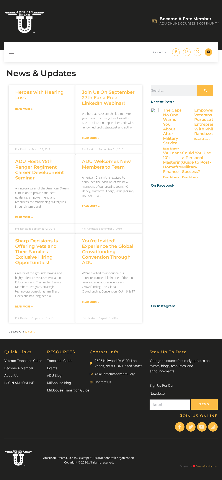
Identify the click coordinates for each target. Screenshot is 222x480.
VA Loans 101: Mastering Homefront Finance (174, 162)
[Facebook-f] (179, 427)
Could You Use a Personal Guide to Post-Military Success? (196, 162)
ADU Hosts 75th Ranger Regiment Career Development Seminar (39, 170)
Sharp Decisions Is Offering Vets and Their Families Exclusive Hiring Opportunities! (36, 251)
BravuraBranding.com (206, 466)
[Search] (205, 90)
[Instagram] (187, 52)
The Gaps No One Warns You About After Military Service (172, 126)
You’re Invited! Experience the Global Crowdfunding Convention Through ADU (107, 251)
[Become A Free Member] (154, 21)
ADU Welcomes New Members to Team (106, 164)
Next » (30, 332)
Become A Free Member (185, 18)
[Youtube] (202, 427)
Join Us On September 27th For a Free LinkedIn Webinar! (108, 97)
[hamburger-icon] (12, 52)
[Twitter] (197, 52)
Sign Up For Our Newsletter (161, 389)
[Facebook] (176, 52)
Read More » (24, 109)
